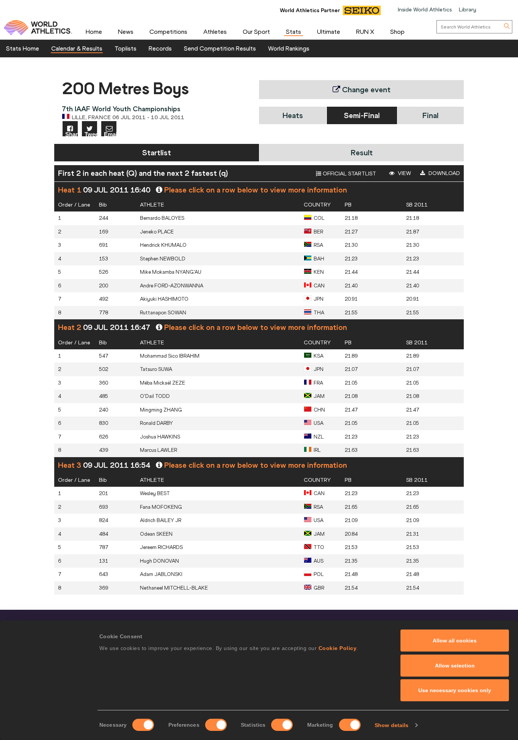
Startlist (156, 152)
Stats (293, 31)
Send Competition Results (220, 48)
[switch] (216, 725)
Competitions (168, 31)
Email (110, 133)
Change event (365, 89)
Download (443, 173)
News (125, 31)
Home (94, 31)
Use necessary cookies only (454, 690)
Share (71, 133)
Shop (397, 31)
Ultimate (328, 31)
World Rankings (288, 48)
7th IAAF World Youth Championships (121, 108)
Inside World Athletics (425, 9)
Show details (391, 725)
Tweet (91, 133)
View (403, 173)
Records (160, 48)
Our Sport (256, 31)
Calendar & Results (76, 48)
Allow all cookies (455, 640)
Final (430, 115)
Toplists (126, 48)
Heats (293, 115)
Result (362, 152)
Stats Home (22, 48)
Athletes (215, 31)
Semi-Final (362, 115)
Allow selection (455, 666)
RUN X (365, 31)
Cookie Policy (338, 648)
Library (467, 9)
